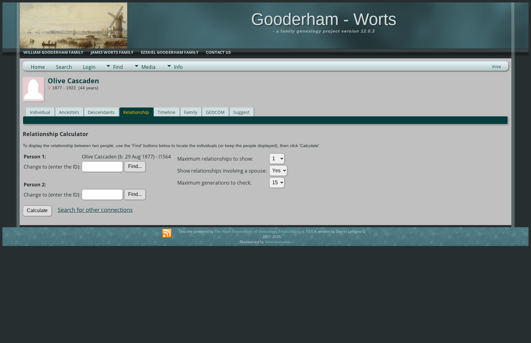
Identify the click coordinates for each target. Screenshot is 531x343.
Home (38, 67)
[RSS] (167, 234)
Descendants (101, 112)
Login (89, 67)
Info (178, 67)
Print (496, 66)
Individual (40, 112)
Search (64, 67)
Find (118, 67)
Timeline (166, 112)
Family (190, 112)
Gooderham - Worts (323, 19)
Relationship (136, 112)
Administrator (278, 241)
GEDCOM (215, 112)
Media (148, 67)
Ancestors (69, 112)
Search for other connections (95, 209)
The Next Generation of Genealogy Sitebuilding (257, 231)
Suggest (241, 112)
